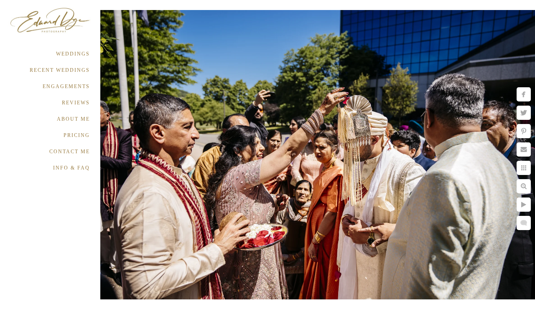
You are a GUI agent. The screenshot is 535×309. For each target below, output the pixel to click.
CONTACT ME (69, 151)
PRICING (77, 135)
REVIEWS (76, 103)
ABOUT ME (73, 119)
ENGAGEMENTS (66, 86)
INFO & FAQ (71, 168)
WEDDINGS (73, 54)
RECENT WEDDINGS (60, 70)
